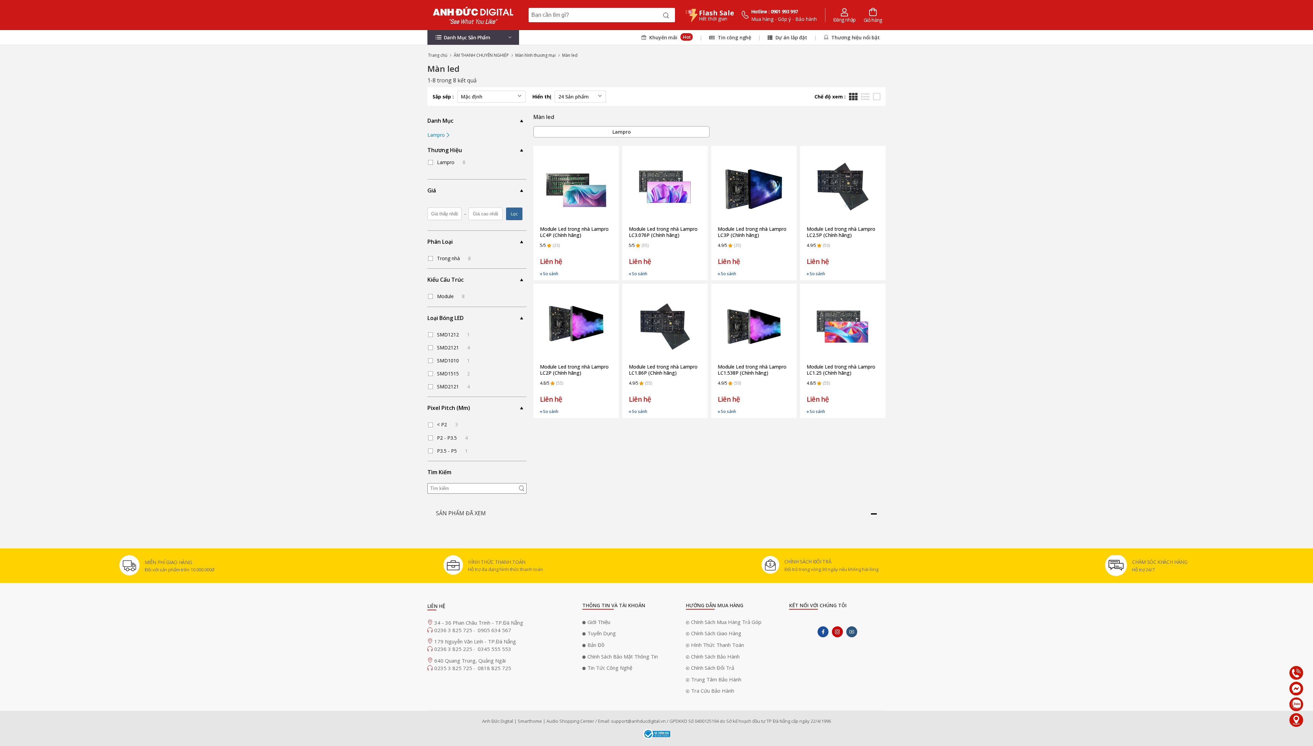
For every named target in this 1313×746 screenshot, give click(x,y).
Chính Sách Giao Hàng (716, 633)
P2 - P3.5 (452, 438)
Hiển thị (541, 96)
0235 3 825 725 (454, 668)
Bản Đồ (596, 644)
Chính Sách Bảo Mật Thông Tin (622, 656)
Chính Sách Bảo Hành (715, 656)
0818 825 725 (494, 668)
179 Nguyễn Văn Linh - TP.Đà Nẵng (475, 641)
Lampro (436, 135)
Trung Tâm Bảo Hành (716, 679)
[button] (473, 37)
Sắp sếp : (443, 96)
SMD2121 (453, 347)
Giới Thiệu (598, 621)
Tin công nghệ (733, 37)
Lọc (514, 214)
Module (451, 296)
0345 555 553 (494, 648)
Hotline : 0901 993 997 (774, 11)
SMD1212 (453, 334)
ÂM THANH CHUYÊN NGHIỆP (481, 55)
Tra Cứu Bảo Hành (712, 690)
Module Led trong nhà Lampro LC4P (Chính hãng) (574, 232)
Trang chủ (437, 55)
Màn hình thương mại (535, 55)
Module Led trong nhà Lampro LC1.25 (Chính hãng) (841, 370)
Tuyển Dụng (601, 633)
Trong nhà (454, 258)
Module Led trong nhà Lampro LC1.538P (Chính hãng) (752, 370)
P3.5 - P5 (452, 451)
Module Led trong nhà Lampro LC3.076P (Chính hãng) (663, 232)
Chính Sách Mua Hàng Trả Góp (726, 621)
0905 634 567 (494, 630)
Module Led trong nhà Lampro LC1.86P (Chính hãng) (663, 370)
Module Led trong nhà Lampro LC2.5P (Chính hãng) (841, 232)
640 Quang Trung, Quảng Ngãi (470, 660)
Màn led (570, 55)
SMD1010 (453, 360)
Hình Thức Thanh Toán (717, 644)
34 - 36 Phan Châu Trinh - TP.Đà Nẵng (478, 623)
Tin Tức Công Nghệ (609, 667)
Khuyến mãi (669, 37)
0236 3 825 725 (454, 630)
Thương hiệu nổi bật (855, 37)
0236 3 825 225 (454, 648)
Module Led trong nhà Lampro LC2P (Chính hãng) (574, 370)
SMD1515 (453, 373)
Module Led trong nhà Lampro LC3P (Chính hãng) (752, 232)
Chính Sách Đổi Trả (712, 667)
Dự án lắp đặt (790, 37)
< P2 (447, 424)
